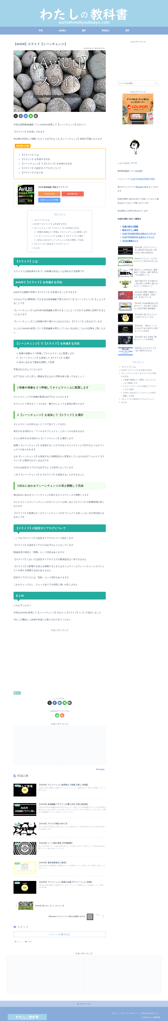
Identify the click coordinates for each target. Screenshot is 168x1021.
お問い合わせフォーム (150, 1013)
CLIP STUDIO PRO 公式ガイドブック (139, 234)
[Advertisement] (60, 660)
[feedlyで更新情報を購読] (57, 715)
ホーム (114, 1013)
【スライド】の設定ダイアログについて (51, 244)
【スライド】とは (41, 220)
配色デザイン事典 (130, 230)
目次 (56, 214)
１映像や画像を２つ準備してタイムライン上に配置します (61, 232)
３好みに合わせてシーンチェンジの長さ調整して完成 (59, 240)
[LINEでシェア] (31, 116)
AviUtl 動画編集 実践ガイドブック (53, 187)
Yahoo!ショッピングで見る (49, 200)
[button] (36, 116)
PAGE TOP (85, 1004)
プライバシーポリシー (129, 1013)
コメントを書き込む (60, 934)
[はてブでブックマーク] (26, 116)
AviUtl (18, 693)
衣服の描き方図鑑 (130, 226)
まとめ (37, 248)
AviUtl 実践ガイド (130, 241)
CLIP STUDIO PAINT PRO (143, 179)
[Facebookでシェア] (21, 116)
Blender (139, 187)
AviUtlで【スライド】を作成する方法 (50, 224)
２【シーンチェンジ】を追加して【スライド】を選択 (59, 236)
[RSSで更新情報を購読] (62, 715)
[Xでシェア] (16, 116)
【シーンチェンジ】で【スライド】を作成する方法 (56, 228)
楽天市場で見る (73, 194)
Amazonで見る (49, 194)
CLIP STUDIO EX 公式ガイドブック (138, 237)
